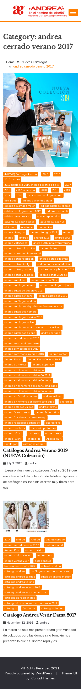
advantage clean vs (52, 221)
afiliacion (9, 227)
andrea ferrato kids (47, 412)
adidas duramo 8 (57, 211)
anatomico (45, 227)
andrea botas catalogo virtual (22, 253)
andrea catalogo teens (18, 295)
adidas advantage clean (37, 200)
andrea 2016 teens (15, 242)
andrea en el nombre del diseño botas (28, 380)
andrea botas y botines (18, 269)
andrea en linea (52, 396)
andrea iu (33, 433)
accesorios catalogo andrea (45, 195)
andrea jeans (53, 433)
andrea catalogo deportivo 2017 (24, 290)
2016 (57, 174)
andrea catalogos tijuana (19, 332)
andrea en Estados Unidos (20, 396)
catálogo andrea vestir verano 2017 (26, 592)
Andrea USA (53, 438)
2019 (67, 189)
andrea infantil (13, 433)
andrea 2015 (41, 237)
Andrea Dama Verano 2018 (43, 359)
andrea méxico (34, 550)
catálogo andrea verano (19, 581)
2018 (44, 189)
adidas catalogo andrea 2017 (22, 211)
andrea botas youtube (53, 274)
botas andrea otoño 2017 (20, 566)
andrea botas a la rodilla (19, 248)
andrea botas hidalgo (17, 264)
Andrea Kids (12, 550)
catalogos (10, 608)
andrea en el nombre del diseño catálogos (30, 385)
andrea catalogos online (19, 322)
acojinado (10, 200)
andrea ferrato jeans (17, 412)
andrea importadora (43, 428)
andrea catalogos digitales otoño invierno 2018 (33, 306)
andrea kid (33, 438)
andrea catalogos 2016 (52, 295)
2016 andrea (12, 179)
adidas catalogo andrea (55, 205)
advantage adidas (48, 216)
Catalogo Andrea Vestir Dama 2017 (39, 615)
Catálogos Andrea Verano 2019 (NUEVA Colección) (35, 453)
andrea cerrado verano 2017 (21, 338)
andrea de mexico (15, 364)
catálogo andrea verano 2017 (22, 587)
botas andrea (43, 560)
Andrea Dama (13, 359)
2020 (19, 195)
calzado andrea (51, 566)
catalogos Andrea (34, 443)
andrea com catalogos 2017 (21, 348)
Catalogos (10, 443)
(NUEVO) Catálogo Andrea (20, 174)
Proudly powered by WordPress (29, 673)
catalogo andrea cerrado (19, 576)
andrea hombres (14, 428)
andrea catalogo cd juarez (56, 285)
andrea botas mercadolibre (54, 264)
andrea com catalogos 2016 (21, 343)
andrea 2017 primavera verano (52, 242)
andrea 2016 (62, 237)
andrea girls (53, 422)
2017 (68, 184)
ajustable (27, 227)
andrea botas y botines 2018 (56, 269)
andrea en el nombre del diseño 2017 (27, 375)
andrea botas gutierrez (53, 258)
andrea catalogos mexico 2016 (23, 317)
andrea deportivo (43, 364)
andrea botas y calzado (19, 274)
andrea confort (58, 353)
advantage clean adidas (19, 221)
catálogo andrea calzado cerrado (51, 571)
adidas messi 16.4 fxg (17, 216)
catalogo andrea (14, 571)
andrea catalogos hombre (20, 311)
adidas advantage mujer (19, 205)
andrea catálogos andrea (20, 301)
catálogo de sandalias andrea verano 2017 (30, 603)
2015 (45, 174)
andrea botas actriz (52, 248)
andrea (8, 237)
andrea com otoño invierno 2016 (24, 353)
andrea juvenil (13, 438)
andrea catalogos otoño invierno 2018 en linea (32, 327)
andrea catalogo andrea (19, 285)
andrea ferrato (48, 406)
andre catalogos (14, 232)
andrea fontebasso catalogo (22, 422)
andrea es (66, 401)
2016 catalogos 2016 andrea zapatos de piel (31, 184)
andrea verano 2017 (16, 560)
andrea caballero (15, 279)
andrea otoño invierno (17, 555)
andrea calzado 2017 (44, 279)
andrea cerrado (50, 332)
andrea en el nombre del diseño (24, 369)
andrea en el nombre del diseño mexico (28, 391)
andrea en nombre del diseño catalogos (29, 401)
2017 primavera (25, 189)
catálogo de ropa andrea (19, 597)
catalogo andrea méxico (56, 576)
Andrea (67, 232)
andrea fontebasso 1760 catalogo (25, 417)
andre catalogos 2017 (44, 232)
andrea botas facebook (18, 258)
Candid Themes (43, 678)
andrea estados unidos (18, 406)
